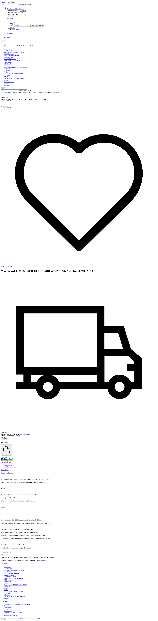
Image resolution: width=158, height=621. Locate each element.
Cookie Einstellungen (10, 615)
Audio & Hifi (8, 50)
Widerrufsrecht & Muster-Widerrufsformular (17, 604)
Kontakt (6, 82)
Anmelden (44, 560)
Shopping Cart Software (19, 619)
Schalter (6, 80)
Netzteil (6, 65)
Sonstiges (7, 70)
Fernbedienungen (9, 57)
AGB (6, 609)
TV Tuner (7, 77)
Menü (2, 41)
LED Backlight (8, 62)
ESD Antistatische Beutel (11, 55)
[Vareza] (5, 2)
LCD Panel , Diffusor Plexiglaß (13, 60)
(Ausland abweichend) (23, 434)
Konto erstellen (16, 29)
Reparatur (7, 68)
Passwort (10, 25)
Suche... (29, 4)
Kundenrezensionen (10, 467)
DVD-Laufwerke (9, 54)
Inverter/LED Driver (10, 59)
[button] (13, 9)
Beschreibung (8, 465)
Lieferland (11, 14)
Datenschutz (8, 611)
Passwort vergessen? (18, 31)
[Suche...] (22, 5)
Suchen (11, 82)
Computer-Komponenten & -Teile (14, 52)
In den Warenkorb (6, 455)
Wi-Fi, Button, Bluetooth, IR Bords (14, 78)
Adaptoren (7, 49)
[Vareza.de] (4, 106)
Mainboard (7, 64)
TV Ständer (7, 75)
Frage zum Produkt (6, 462)
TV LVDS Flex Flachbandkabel (13, 73)
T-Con (6, 72)
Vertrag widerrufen (6, 619)
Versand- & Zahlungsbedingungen (14, 612)
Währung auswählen (14, 12)
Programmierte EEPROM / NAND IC (15, 67)
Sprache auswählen (13, 10)
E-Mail (10, 23)
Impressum (7, 607)
